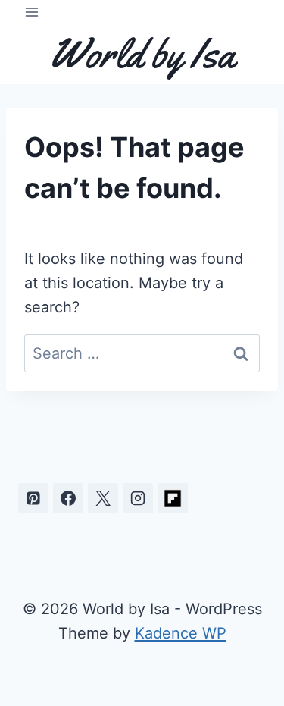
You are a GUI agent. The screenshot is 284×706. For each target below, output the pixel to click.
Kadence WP (180, 633)
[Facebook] (68, 498)
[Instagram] (138, 498)
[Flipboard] (173, 498)
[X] (103, 498)
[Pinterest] (33, 498)
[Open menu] (32, 12)
